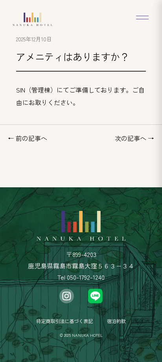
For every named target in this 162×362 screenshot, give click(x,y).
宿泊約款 (116, 321)
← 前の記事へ (27, 138)
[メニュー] (141, 17)
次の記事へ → (134, 138)
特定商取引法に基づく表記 (64, 321)
